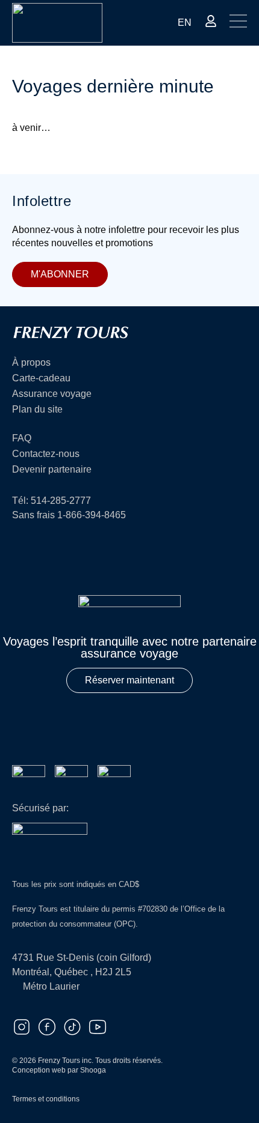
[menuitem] (185, 22)
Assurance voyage (52, 394)
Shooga (93, 1070)
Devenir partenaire (52, 469)
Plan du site (37, 409)
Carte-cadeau (41, 378)
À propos (31, 363)
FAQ (21, 438)
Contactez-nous (46, 454)
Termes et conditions (46, 1099)
